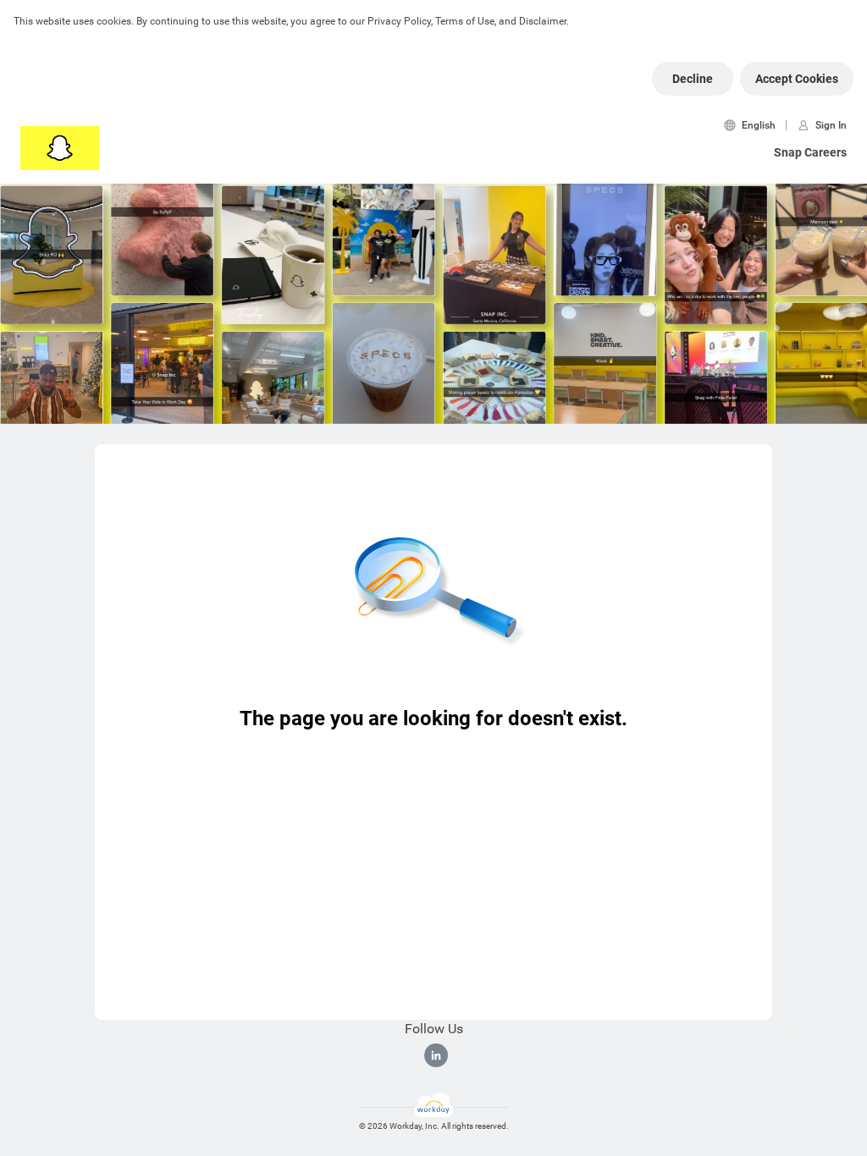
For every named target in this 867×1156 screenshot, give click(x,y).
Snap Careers (810, 152)
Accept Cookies (796, 78)
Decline (692, 78)
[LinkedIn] (436, 1055)
